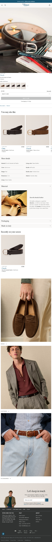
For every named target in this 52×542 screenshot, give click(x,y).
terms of (39, 503)
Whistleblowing (28, 540)
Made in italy (6, 225)
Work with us (39, 519)
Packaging (5, 221)
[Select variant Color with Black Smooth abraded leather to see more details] (18, 86)
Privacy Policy (13, 540)
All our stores (39, 515)
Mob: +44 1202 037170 (24, 524)
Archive (37, 521)
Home (3, 509)
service (25, 504)
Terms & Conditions (5, 540)
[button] (2, 5)
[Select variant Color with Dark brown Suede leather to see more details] (7, 86)
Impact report (22, 515)
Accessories (8, 509)
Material (4, 186)
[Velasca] (25, 5)
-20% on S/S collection (30, 1)
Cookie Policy (20, 540)
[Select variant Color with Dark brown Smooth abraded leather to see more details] (23, 86)
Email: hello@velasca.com (24, 526)
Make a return (22, 521)
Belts (24, 509)
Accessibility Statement (24, 517)
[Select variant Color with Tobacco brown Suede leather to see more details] (2, 86)
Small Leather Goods (17, 509)
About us (38, 517)
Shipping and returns (23, 519)
